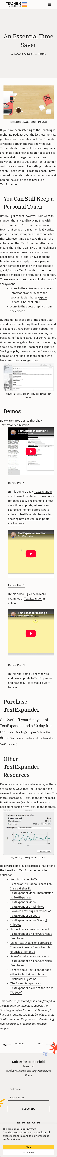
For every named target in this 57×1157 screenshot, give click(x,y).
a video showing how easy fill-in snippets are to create (30, 519)
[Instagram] (18, 1123)
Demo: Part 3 (16, 665)
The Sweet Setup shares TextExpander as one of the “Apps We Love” (31, 988)
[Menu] (49, 4)
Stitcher (28, 302)
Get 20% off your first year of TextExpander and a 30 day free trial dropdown (27, 731)
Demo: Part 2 (16, 585)
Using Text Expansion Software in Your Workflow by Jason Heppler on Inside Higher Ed (31, 947)
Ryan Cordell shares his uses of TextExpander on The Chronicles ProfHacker (31, 961)
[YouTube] (38, 1123)
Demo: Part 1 (16, 483)
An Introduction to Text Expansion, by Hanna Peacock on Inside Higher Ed (31, 884)
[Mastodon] (28, 1123)
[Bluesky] (33, 1123)
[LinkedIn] (23, 1123)
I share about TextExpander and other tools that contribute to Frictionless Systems (30, 974)
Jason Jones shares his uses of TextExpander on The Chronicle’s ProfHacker (31, 933)
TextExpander (47, 139)
